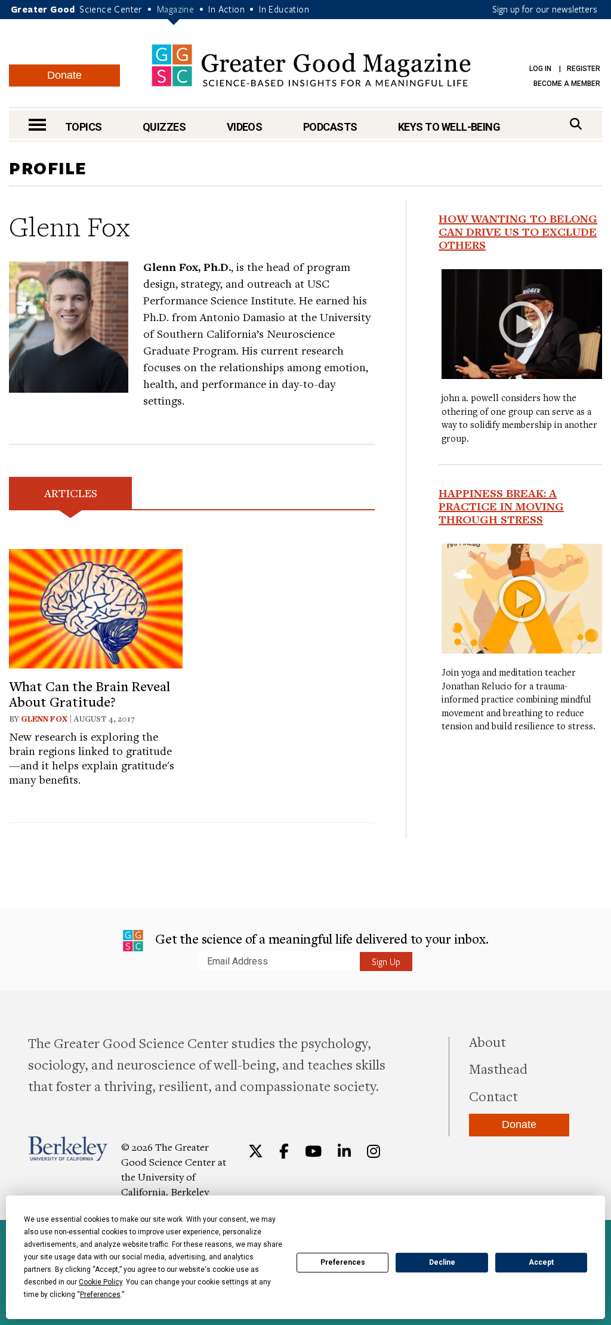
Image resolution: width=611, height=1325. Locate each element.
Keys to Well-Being (449, 127)
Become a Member (566, 83)
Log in (540, 68)
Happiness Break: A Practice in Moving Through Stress (501, 506)
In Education (284, 9)
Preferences (342, 1262)
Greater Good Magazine (311, 65)
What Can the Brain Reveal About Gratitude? (89, 693)
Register (583, 68)
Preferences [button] (100, 1294)
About (487, 1041)
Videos (245, 127)
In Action (226, 9)
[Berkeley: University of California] (67, 1148)
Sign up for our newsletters (544, 9)
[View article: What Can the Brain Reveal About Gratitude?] (96, 606)
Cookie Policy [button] (100, 1282)
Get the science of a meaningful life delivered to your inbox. (321, 938)
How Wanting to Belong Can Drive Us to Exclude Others (518, 231)
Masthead (498, 1068)
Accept (541, 1262)
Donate (64, 75)
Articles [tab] (70, 492)
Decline (442, 1262)
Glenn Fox (44, 718)
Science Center (111, 9)
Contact (493, 1096)
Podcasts (330, 127)
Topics (83, 127)
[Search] (576, 123)
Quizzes (164, 127)
